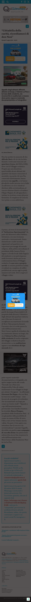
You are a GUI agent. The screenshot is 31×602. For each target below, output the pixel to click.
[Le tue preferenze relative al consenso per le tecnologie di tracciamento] (28, 599)
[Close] (25, 293)
